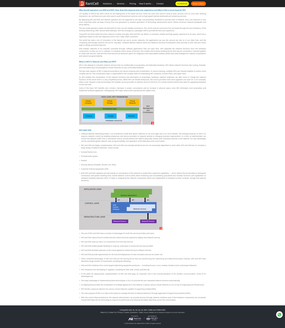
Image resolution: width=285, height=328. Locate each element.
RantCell (92, 3)
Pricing (132, 3)
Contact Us (112, 312)
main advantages (199, 138)
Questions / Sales (136, 312)
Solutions (107, 3)
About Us (103, 312)
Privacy (120, 312)
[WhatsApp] (279, 314)
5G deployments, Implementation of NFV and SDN (111, 274)
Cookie (126, 312)
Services (121, 3)
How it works (145, 3)
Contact (160, 3)
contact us (152, 312)
